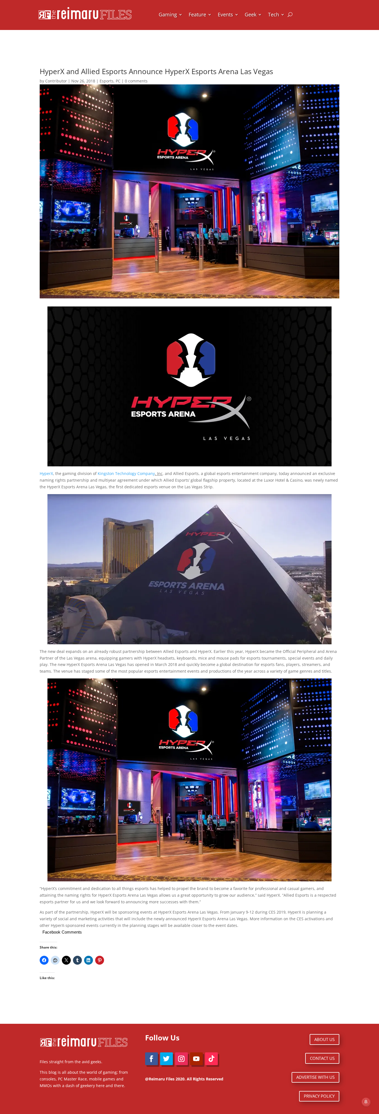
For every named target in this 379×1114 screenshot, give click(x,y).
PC (118, 81)
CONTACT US (322, 1058)
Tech (273, 14)
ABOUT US (324, 1039)
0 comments (136, 81)
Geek (250, 14)
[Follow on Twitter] (166, 1058)
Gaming (168, 14)
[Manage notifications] (366, 1101)
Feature (197, 14)
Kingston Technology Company (126, 473)
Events (225, 14)
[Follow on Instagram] (181, 1058)
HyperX (46, 473)
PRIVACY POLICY (319, 1096)
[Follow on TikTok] (211, 1058)
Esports (106, 81)
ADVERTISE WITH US (315, 1077)
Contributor (56, 81)
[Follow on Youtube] (196, 1058)
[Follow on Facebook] (151, 1058)
